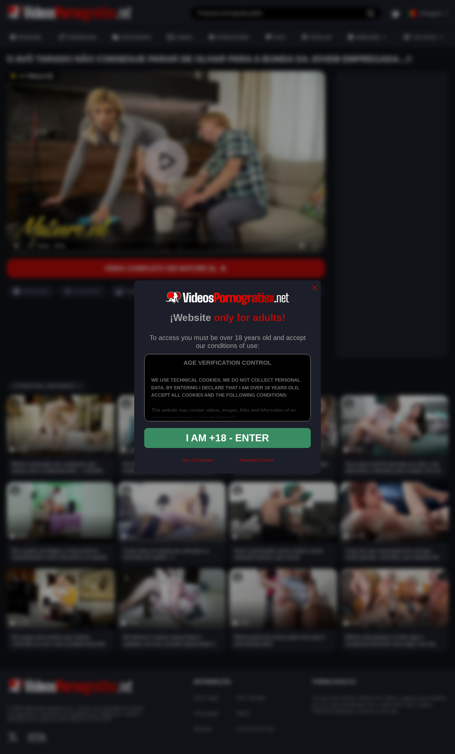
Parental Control (256, 460)
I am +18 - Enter (227, 437)
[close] (314, 288)
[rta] (226, 463)
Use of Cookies (197, 460)
